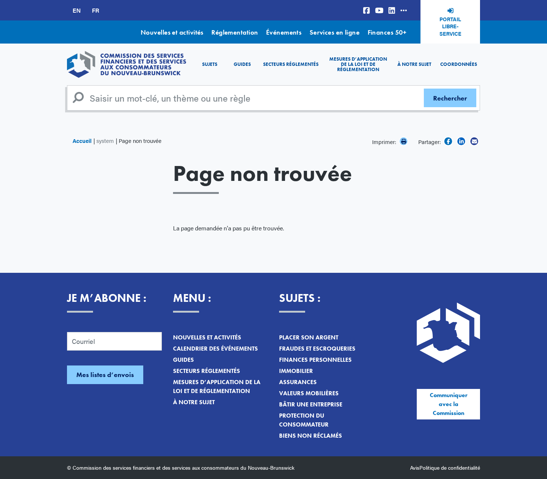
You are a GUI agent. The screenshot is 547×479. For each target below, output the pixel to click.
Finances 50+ (387, 32)
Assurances (298, 382)
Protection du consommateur (304, 420)
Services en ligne (335, 32)
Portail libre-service (450, 26)
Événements (284, 32)
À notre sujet (414, 64)
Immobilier (296, 371)
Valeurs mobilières (309, 393)
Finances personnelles (315, 360)
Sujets (209, 64)
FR (95, 10)
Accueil (82, 140)
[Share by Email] (474, 141)
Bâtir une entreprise (310, 404)
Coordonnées (458, 64)
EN (77, 10)
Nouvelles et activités (172, 32)
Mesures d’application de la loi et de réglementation (358, 64)
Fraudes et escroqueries (317, 348)
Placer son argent (308, 337)
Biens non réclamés (310, 436)
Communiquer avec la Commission (448, 404)
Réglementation (234, 32)
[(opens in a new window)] (366, 10)
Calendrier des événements (215, 348)
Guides (242, 64)
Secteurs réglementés (291, 64)
